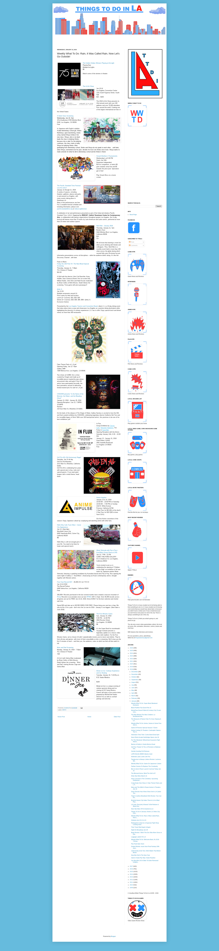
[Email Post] (81, 708)
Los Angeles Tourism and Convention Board (83, 306)
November (134, 674)
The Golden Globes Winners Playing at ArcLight (98, 63)
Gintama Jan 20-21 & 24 (138, 820)
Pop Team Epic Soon (137, 844)
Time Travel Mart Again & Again (141, 827)
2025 (131, 650)
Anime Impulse (101, 497)
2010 (131, 885)
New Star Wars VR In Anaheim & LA (142, 809)
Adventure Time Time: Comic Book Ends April (145, 734)
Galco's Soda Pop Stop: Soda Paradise (143, 858)
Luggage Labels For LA (138, 837)
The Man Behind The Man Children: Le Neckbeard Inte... (143, 715)
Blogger (113, 936)
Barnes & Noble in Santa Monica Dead (143, 744)
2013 (131, 877)
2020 (131, 664)
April (133, 693)
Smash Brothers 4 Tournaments (106, 156)
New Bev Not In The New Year (140, 855)
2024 (131, 653)
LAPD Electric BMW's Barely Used (141, 754)
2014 (131, 874)
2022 (131, 658)
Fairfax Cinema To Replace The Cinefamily (144, 766)
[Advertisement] (98, 40)
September (135, 679)
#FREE (89, 597)
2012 (131, 879)
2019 (131, 666)
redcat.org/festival (80, 209)
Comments (133, 245)
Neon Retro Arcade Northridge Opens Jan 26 (145, 737)
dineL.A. (60, 289)
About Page (133, 214)
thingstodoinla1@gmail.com (143, 638)
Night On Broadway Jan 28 (139, 830)
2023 (131, 656)
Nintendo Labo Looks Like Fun (140, 756)
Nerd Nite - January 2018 (104, 226)
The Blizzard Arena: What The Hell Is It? (143, 773)
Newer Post (61, 717)
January (134, 701)
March (133, 696)
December (134, 671)
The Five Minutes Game (104, 614)
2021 (131, 661)
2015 (131, 871)
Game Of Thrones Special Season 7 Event (144, 728)
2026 (131, 648)
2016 (131, 869)
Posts (132, 242)
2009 (131, 887)
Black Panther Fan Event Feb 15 (141, 708)
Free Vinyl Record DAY (64, 582)
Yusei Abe (105, 430)
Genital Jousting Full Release (140, 751)
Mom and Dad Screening (65, 647)
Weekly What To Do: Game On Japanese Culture (146, 763)
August (133, 682)
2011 (131, 882)
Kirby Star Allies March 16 (139, 776)
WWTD (64, 710)
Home (89, 717)
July (132, 685)
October (134, 677)
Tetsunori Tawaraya (106, 428)
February (134, 698)
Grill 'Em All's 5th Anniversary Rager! (69, 457)
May (132, 690)
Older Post (117, 717)
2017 (131, 866)
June (133, 687)
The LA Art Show (88, 86)
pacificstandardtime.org (64, 209)
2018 (131, 669)
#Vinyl (59, 597)
